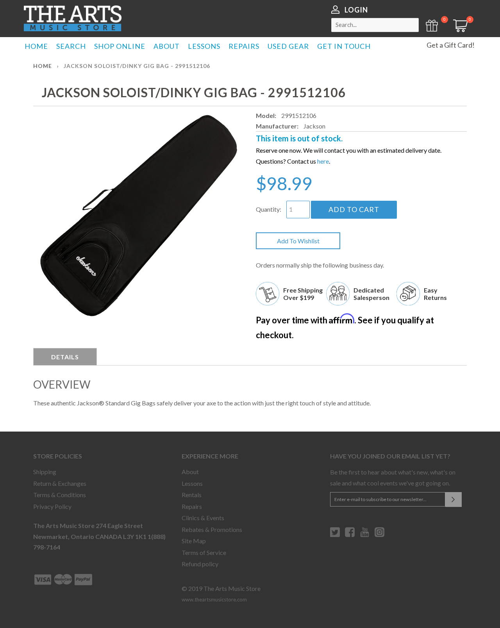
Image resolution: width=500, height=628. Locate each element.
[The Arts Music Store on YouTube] (365, 535)
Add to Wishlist (298, 240)
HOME (36, 46)
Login (356, 9)
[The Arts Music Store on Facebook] (350, 535)
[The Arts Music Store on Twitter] (335, 535)
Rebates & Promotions (212, 529)
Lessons (192, 483)
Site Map (194, 540)
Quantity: (268, 209)
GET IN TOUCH (344, 46)
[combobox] (375, 25)
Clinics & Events (203, 517)
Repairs (192, 506)
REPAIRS (244, 46)
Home (42, 65)
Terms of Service (204, 552)
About (190, 471)
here (323, 161)
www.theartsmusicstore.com (214, 599)
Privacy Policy (52, 506)
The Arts (72, 18)
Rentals (192, 494)
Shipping (44, 471)
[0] (458, 29)
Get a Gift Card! (451, 45)
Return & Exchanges (59, 483)
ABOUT (167, 46)
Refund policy (200, 563)
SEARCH (71, 46)
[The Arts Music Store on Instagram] (379, 535)
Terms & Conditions (59, 494)
